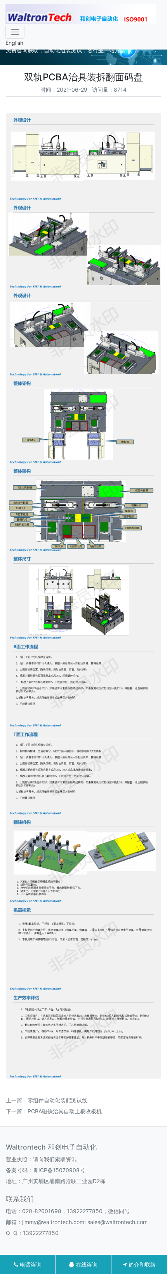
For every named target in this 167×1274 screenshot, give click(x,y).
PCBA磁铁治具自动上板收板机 (65, 1111)
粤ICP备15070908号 (59, 1170)
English (14, 42)
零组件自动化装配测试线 (57, 1100)
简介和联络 (141, 1264)
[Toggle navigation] (14, 32)
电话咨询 (30, 1264)
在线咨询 (85, 1264)
